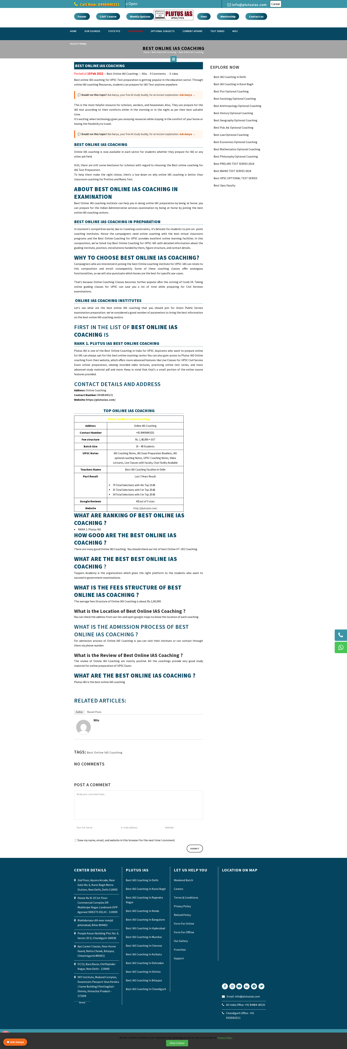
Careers (178, 889)
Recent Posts (94, 712)
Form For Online (184, 923)
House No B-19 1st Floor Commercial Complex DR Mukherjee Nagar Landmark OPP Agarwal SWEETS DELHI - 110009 (98, 905)
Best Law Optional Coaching (231, 135)
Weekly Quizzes (140, 16)
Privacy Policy (182, 906)
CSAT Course (108, 16)
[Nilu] (83, 733)
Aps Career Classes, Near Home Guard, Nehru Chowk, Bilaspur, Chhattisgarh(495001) (97, 950)
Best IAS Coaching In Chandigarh (146, 989)
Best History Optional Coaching (233, 113)
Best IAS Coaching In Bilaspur (144, 980)
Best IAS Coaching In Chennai (144, 945)
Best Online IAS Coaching (122, 73)
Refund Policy (182, 915)
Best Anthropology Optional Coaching (237, 106)
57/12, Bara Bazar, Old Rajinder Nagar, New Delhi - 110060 (96, 966)
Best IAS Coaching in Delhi (230, 77)
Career (275, 4)
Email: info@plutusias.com (243, 996)
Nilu (144, 73)
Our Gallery (181, 941)
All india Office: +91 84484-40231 (245, 1005)
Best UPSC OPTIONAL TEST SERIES (235, 178)
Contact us (256, 16)
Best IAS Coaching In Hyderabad (145, 928)
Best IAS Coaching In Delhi (142, 880)
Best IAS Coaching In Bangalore (145, 919)
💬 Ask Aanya (15, 1042)
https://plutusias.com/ (100, 399)
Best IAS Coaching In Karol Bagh (146, 889)
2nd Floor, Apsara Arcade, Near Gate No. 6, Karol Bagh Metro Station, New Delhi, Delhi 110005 (98, 884)
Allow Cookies (177, 1043)
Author (79, 712)
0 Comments (158, 73)
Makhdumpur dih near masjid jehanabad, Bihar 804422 (95, 922)
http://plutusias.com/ (145, 508)
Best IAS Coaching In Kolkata (144, 954)
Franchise (180, 949)
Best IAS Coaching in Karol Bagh (233, 84)
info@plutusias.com (249, 4)
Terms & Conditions (186, 897)
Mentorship (227, 16)
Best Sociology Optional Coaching (235, 98)
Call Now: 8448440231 (99, 4)
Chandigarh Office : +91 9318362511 (240, 1015)
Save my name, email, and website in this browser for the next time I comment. (126, 840)
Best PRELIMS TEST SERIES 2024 (234, 163)
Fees (204, 16)
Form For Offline (184, 932)
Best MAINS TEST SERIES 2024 (232, 171)
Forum (82, 16)
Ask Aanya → (187, 95)
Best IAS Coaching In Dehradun (145, 963)
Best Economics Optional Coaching (235, 142)
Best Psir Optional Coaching (231, 91)
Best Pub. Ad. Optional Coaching (233, 127)
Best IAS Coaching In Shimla (143, 971)
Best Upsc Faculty (224, 185)
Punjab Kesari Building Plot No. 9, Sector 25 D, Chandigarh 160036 (98, 935)
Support (179, 958)
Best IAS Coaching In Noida (142, 911)
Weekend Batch (183, 880)
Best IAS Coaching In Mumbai (144, 937)
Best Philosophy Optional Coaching (236, 156)
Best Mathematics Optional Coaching (237, 149)
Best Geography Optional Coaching (235, 120)
